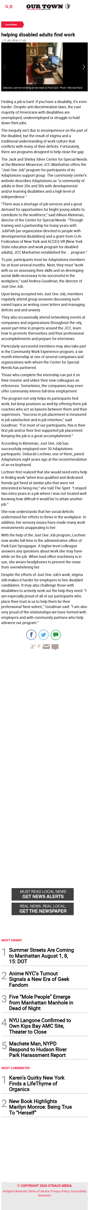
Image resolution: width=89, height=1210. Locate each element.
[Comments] (56, 635)
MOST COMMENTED (15, 1068)
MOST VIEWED (11, 940)
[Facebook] (31, 635)
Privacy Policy (60, 1191)
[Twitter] (43, 635)
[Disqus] (44, 711)
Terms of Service (39, 1191)
